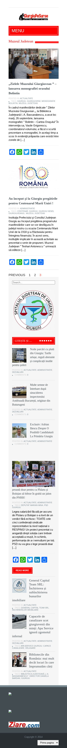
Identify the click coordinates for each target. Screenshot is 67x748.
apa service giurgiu (31, 646)
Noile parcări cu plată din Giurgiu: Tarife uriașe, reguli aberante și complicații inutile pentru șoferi (33, 357)
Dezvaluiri (17, 372)
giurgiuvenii (34, 101)
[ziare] (12, 711)
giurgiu (21, 101)
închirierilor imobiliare (25, 610)
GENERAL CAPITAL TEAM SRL (35, 608)
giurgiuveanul (17, 213)
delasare (30, 648)
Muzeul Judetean (28, 103)
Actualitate (26, 98)
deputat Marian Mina (32, 505)
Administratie (27, 208)
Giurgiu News (46, 211)
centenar (22, 211)
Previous (17, 275)
